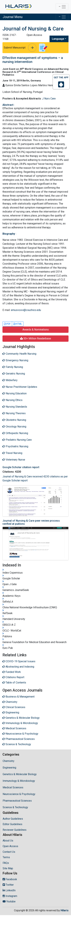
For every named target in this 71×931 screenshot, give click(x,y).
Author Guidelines (13, 818)
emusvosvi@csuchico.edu (26, 310)
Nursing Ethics (13, 400)
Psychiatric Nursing (16, 446)
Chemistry (8, 761)
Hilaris (65, 910)
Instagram (11, 896)
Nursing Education (16, 393)
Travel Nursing (13, 453)
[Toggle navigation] (62, 6)
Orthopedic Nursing (16, 433)
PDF (8, 324)
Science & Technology (15, 807)
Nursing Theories (15, 413)
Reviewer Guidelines (14, 829)
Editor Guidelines (12, 824)
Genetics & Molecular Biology (20, 774)
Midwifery (11, 380)
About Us (8, 840)
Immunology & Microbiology (19, 780)
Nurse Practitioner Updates (21, 386)
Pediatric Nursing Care (18, 439)
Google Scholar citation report (20, 467)
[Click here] (18, 7)
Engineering (9, 767)
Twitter (9, 884)
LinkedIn (10, 890)
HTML (18, 324)
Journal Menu (12, 17)
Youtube (11, 901)
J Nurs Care (49, 98)
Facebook (11, 879)
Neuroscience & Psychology (19, 794)
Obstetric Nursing (15, 419)
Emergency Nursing (16, 360)
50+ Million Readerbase (37, 338)
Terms (6, 857)
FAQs (6, 862)
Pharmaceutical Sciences (17, 800)
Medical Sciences (13, 787)
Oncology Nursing (15, 426)
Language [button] (58, 38)
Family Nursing (14, 367)
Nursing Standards (16, 406)
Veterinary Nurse (15, 459)
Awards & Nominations (35, 329)
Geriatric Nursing (15, 373)
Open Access (10, 846)
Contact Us (9, 851)
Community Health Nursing (20, 353)
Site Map (8, 868)
